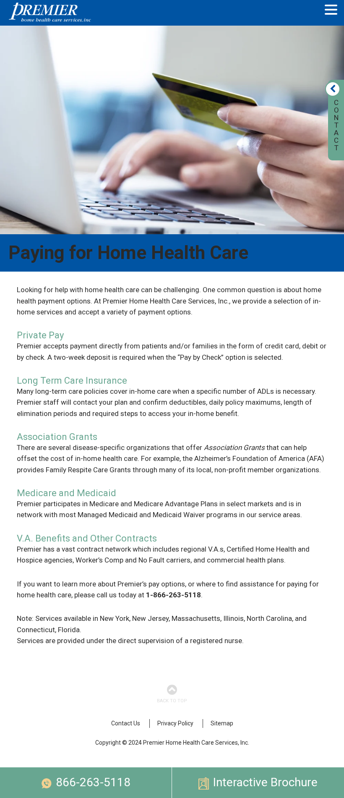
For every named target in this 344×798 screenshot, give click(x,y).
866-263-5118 (93, 782)
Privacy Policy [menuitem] (175, 723)
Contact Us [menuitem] (125, 723)
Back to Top (172, 701)
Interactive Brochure (265, 782)
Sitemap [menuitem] (222, 723)
